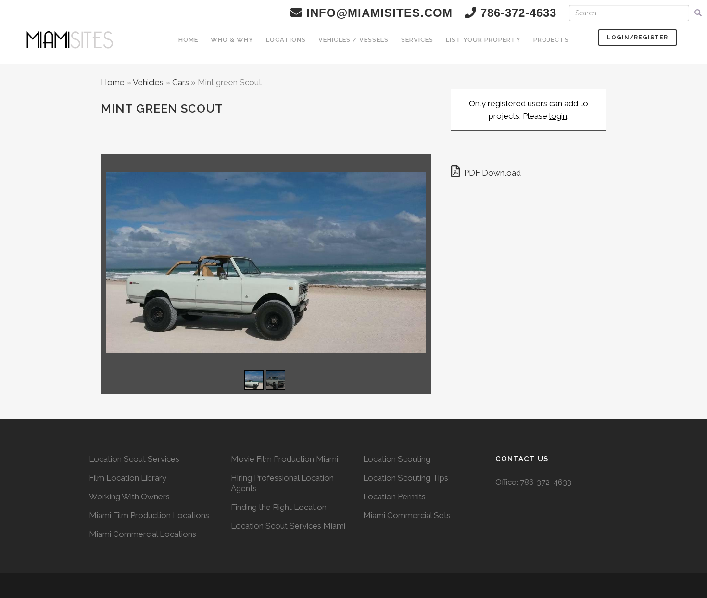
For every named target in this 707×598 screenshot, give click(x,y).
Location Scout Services (134, 459)
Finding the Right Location (279, 507)
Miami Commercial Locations (142, 534)
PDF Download (491, 173)
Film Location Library (127, 478)
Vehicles (148, 82)
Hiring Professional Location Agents (282, 483)
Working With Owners (129, 496)
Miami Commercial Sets (407, 515)
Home (113, 82)
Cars (180, 82)
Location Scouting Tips (405, 478)
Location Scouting (396, 459)
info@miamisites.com (378, 12)
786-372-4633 (545, 482)
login (558, 116)
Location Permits (394, 496)
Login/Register (637, 37)
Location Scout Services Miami (288, 526)
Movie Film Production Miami (284, 459)
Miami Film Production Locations (149, 515)
